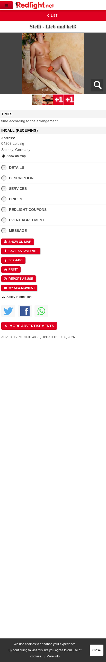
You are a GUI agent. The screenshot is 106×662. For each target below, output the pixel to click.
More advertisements (31, 326)
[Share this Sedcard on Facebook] (25, 311)
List (53, 15)
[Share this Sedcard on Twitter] (8, 311)
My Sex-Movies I (21, 288)
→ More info (51, 656)
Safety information (19, 297)
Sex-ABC (15, 260)
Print (13, 269)
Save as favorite (23, 251)
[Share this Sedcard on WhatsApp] (41, 311)
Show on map (16, 156)
